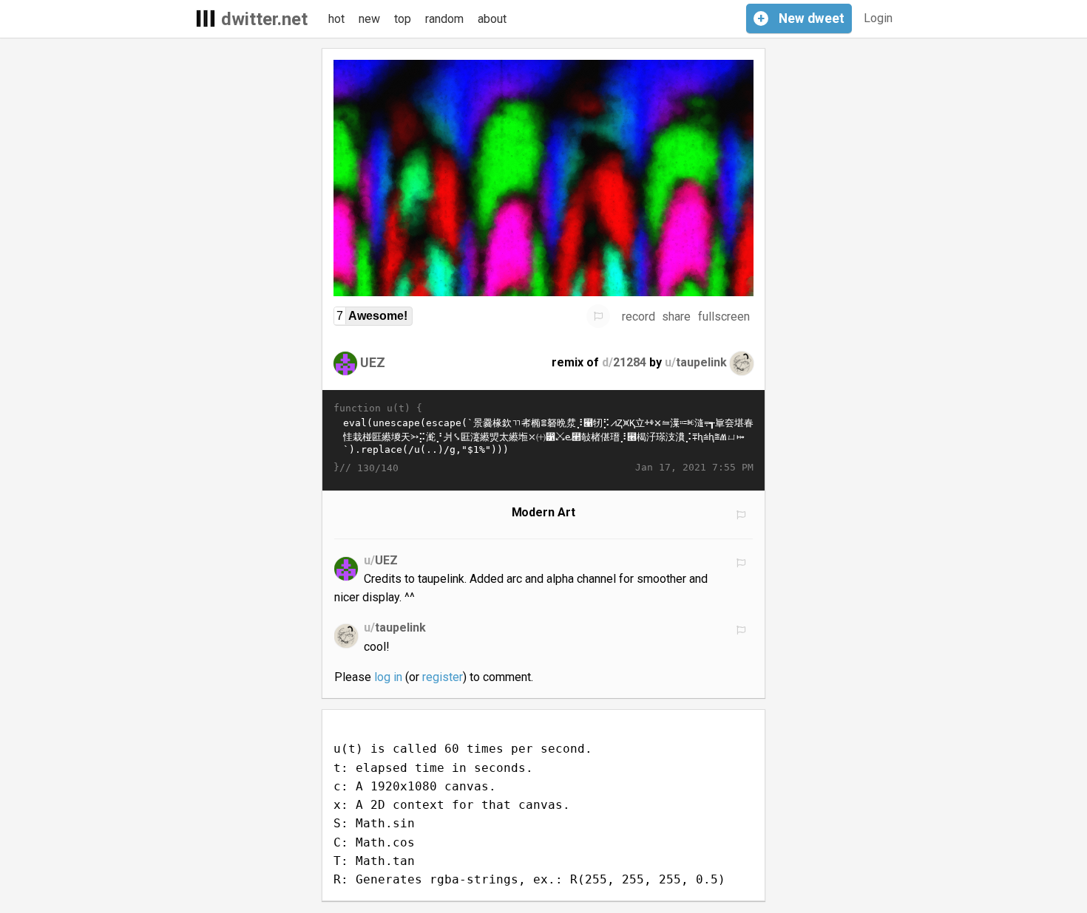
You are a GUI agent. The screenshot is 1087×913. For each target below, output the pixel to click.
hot (336, 19)
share (676, 317)
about (492, 19)
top (402, 19)
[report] (598, 316)
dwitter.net (264, 19)
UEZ (372, 362)
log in (388, 677)
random (444, 19)
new (369, 19)
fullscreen (724, 317)
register (442, 677)
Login (878, 18)
